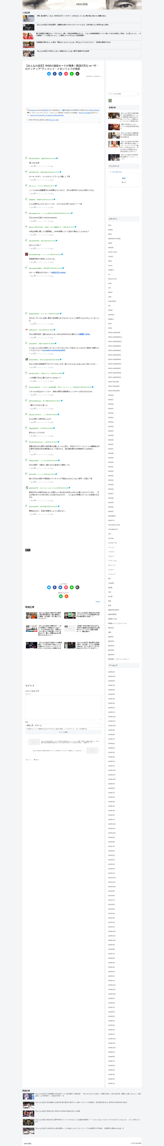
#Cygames (32, 110)
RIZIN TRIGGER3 (114, 391)
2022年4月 (111, 860)
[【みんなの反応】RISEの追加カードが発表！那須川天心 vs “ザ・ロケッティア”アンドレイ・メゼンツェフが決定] (60, 74)
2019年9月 (111, 998)
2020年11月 (111, 936)
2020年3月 (111, 971)
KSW (109, 283)
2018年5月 (111, 1070)
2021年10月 (112, 886)
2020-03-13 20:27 (54, 401)
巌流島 (110, 587)
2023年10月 (112, 779)
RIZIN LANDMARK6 (114, 364)
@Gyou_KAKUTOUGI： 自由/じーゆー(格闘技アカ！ (46, 227)
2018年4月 (111, 1074)
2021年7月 (111, 900)
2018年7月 (111, 1061)
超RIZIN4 (111, 654)
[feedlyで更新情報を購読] (61, 596)
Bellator (110, 229)
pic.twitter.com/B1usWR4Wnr (55, 115)
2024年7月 (111, 739)
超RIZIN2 (111, 641)
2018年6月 (111, 1065)
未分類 (110, 596)
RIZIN (110, 328)
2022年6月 (111, 851)
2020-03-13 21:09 (52, 460)
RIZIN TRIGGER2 (114, 386)
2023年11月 (111, 775)
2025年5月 (111, 694)
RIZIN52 (110, 511)
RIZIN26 (110, 395)
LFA (109, 288)
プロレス (111, 556)
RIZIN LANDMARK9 (114, 377)
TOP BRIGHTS (113, 529)
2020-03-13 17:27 (68, 227)
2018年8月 (111, 1056)
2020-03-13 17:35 (49, 241)
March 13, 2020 (54, 120)
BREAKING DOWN (114, 238)
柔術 (109, 601)
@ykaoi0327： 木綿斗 (36, 343)
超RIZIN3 (111, 645)
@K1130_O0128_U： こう (37, 414)
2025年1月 (111, 712)
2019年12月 (112, 985)
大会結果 (111, 583)
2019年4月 (111, 1021)
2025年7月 (111, 685)
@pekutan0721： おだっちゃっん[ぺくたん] (43, 488)
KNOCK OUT (112, 279)
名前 (26, 722)
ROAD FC (111, 520)
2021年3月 (111, 918)
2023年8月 (111, 788)
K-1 (109, 274)
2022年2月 (111, 869)
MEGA (110, 292)
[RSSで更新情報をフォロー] (66, 596)
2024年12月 (112, 716)
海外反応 (111, 628)
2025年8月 (111, 681)
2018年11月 (111, 1043)
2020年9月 (111, 945)
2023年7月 (111, 793)
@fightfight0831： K (35, 428)
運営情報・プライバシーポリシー (119, 659)
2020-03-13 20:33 (47, 428)
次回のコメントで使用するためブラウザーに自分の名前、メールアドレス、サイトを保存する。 (58, 729)
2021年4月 (111, 913)
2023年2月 (111, 815)
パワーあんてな (117, 171)
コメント (28, 694)
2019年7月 (111, 1007)
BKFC (110, 234)
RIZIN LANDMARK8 (114, 373)
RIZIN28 (110, 404)
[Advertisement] (63, 91)
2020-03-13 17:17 (49, 186)
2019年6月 (111, 1012)
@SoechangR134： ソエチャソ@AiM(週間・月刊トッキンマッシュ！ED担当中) (54, 387)
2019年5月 (111, 1016)
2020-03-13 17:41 (55, 254)
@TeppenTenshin (94, 110)
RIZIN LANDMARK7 (114, 368)
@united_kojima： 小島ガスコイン (40, 373)
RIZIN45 (110, 484)
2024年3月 (111, 757)
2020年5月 (111, 962)
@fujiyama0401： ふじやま (37, 460)
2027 (123, 178)
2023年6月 (111, 797)
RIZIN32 (110, 422)
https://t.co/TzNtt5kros (85, 113)
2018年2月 (111, 1079)
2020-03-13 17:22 (65, 213)
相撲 (109, 632)
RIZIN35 (110, 435)
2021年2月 (111, 922)
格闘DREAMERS (113, 610)
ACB (109, 225)
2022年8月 (111, 842)
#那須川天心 (56, 273)
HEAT (110, 261)
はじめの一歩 (112, 543)
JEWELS (111, 270)
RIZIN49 (110, 502)
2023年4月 (111, 806)
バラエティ (111, 552)
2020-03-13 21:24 (62, 488)
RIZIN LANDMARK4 (114, 355)
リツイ (45, 166)
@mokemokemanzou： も (37, 442)
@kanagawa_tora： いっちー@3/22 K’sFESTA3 (44, 213)
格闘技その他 (112, 619)
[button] (137, 94)
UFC (109, 534)
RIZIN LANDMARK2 (114, 346)
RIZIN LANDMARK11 (115, 341)
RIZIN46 (110, 489)
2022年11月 (111, 828)
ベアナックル (112, 560)
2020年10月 (112, 940)
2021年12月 (112, 877)
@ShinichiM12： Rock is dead (38, 359)
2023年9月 (111, 784)
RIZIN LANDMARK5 (114, 359)
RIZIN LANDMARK (114, 332)
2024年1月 (111, 766)
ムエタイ (111, 569)
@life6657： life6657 (35, 199)
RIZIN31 (110, 417)
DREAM (110, 247)
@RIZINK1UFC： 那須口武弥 (38, 172)
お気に (51, 166)
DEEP (110, 243)
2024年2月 (111, 761)
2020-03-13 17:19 (47, 199)
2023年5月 (111, 801)
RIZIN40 (110, 462)
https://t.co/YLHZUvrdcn (37, 115)
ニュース (111, 547)
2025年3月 (111, 703)
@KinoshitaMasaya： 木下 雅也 (39, 401)
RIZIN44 (110, 480)
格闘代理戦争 (112, 614)
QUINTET (111, 314)
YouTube (111, 538)
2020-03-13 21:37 (51, 506)
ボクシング (111, 565)
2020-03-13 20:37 (51, 442)
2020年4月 (111, 967)
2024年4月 (111, 752)
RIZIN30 (110, 413)
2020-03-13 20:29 (51, 414)
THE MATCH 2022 (114, 525)
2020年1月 (111, 980)
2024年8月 (111, 734)
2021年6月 (111, 904)
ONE (109, 297)
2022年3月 (111, 864)
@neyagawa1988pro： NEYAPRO (40, 268)
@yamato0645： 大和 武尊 (37, 506)
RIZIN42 (110, 471)
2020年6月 (111, 958)
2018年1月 (111, 1083)
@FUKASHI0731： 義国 (36, 158)
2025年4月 (111, 699)
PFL (109, 306)
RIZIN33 (110, 426)
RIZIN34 (110, 431)
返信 (32, 166)
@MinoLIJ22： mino (35, 330)
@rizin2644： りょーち (36, 474)
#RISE (63, 273)
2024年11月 (111, 721)
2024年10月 (112, 725)
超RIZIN (110, 637)
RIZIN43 (110, 476)
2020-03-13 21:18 (49, 474)
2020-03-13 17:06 (50, 158)
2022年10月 (112, 833)
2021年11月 (111, 882)
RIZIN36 (110, 440)
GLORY (110, 256)
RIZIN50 (110, 507)
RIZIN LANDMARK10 (115, 337)
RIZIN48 (110, 498)
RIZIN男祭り (112, 516)
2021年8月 (111, 895)
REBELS (111, 319)
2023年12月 (112, 770)
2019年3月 (111, 1025)
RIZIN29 (110, 408)
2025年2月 (111, 708)
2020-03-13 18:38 (48, 343)
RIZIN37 (110, 444)
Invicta (110, 265)
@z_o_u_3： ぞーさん (36, 186)
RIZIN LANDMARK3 (114, 350)
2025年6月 (111, 690)
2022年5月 (111, 855)
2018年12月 (112, 1039)
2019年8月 (111, 1003)
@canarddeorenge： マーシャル (39, 254)
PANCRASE (112, 301)
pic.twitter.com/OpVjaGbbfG (54, 350)
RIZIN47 (110, 493)
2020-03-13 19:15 (85, 387)
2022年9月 (111, 837)
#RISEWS (45, 110)
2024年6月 (111, 743)
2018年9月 (111, 1052)
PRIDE (110, 310)
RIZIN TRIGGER (113, 382)
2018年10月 (112, 1047)
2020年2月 (111, 976)
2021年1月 (111, 927)
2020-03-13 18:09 (53, 314)
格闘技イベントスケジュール (117, 623)
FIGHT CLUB (112, 252)
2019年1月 (111, 1034)
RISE (28, 550)
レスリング (111, 574)
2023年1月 (111, 819)
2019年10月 (112, 994)
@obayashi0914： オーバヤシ (38, 314)
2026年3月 (111, 672)
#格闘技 (81, 334)
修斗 (109, 578)
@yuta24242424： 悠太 (36, 241)
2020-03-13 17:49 (56, 268)
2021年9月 (111, 891)
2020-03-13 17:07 (53, 172)
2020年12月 (112, 931)
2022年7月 (111, 846)
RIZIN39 (110, 458)
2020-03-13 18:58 (53, 359)
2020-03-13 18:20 (47, 330)
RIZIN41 (110, 467)
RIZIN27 (110, 399)
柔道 (109, 605)
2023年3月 (111, 810)
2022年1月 (111, 873)
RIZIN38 (110, 453)
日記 (109, 592)
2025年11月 (111, 676)
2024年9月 (111, 730)
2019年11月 (111, 989)
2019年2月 (111, 1030)
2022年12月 (112, 824)
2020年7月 (111, 954)
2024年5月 (111, 748)
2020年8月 (111, 949)
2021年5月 (111, 909)
